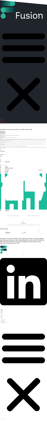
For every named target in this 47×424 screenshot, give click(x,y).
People (2, 310)
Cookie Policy (2, 321)
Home (2, 19)
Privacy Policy (2, 320)
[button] (23, 71)
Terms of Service (3, 319)
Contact (2, 318)
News (2, 21)
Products (2, 20)
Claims (2, 22)
